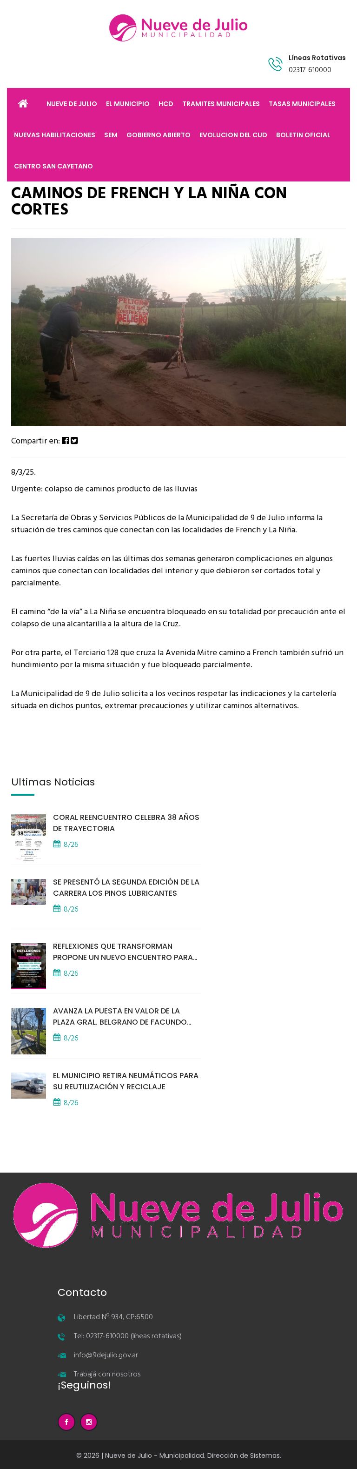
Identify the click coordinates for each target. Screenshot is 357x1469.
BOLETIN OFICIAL (303, 135)
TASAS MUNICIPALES (302, 103)
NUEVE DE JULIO (71, 103)
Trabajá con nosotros (107, 1374)
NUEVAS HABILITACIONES (54, 135)
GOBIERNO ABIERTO (158, 135)
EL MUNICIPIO (128, 103)
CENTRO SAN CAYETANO (53, 166)
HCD (166, 103)
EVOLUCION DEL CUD (233, 135)
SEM (111, 135)
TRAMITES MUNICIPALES (221, 103)
